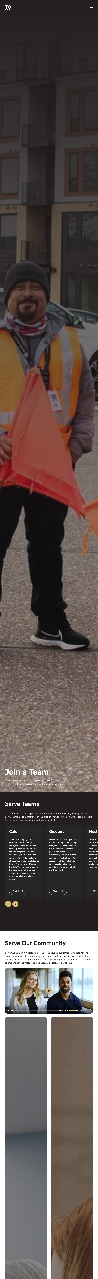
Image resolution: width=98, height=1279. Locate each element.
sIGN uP (18, 891)
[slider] (34, 1010)
